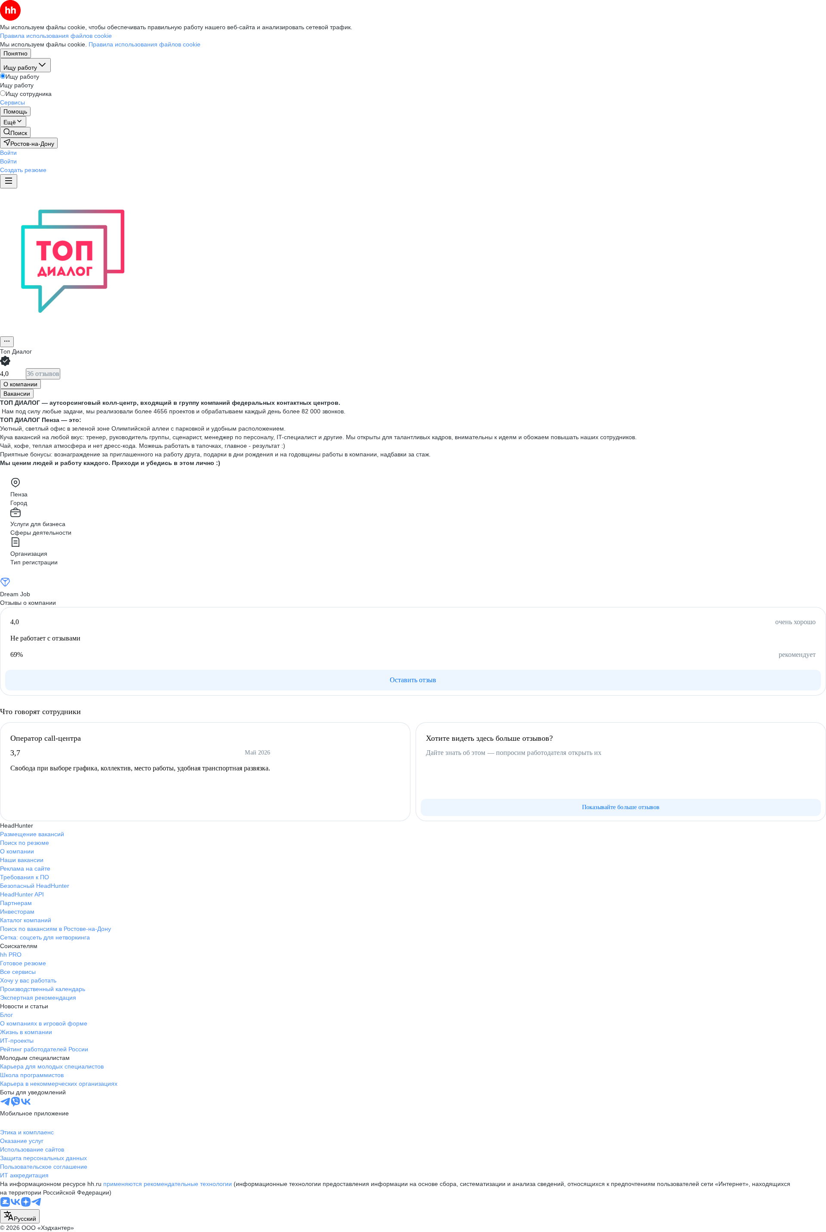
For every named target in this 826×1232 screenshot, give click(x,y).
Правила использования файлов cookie (144, 44)
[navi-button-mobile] (8, 181)
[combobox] (20, 1216)
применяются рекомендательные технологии (167, 1183)
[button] (8, 152)
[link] (15, 132)
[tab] (20, 384)
